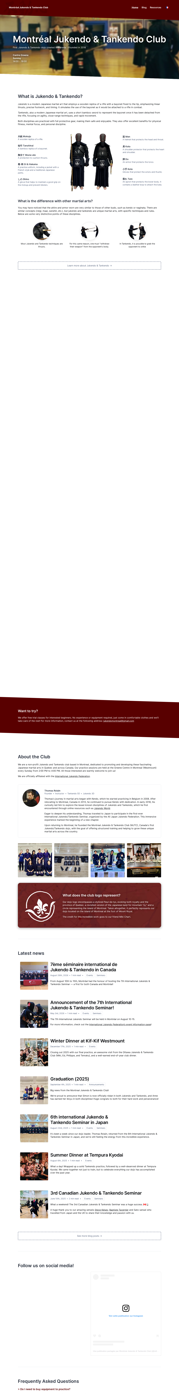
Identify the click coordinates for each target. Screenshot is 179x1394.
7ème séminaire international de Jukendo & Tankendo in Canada (83, 967)
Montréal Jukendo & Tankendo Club (28, 7)
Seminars (101, 975)
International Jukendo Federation (72, 776)
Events (90, 975)
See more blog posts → (89, 1235)
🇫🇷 (167, 7)
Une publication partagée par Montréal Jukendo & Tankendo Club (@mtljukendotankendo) (133, 1351)
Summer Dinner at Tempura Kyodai (86, 1155)
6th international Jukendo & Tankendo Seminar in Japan (79, 1119)
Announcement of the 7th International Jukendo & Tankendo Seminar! (91, 1005)
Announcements (96, 1084)
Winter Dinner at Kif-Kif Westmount (87, 1041)
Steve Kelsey (101, 1209)
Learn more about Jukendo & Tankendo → (89, 265)
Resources (155, 7)
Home (135, 7)
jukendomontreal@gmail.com (118, 720)
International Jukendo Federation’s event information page (120, 1024)
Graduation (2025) (69, 1079)
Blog (144, 7)
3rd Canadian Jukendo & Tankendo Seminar (96, 1193)
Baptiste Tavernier (119, 1209)
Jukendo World (102, 808)
